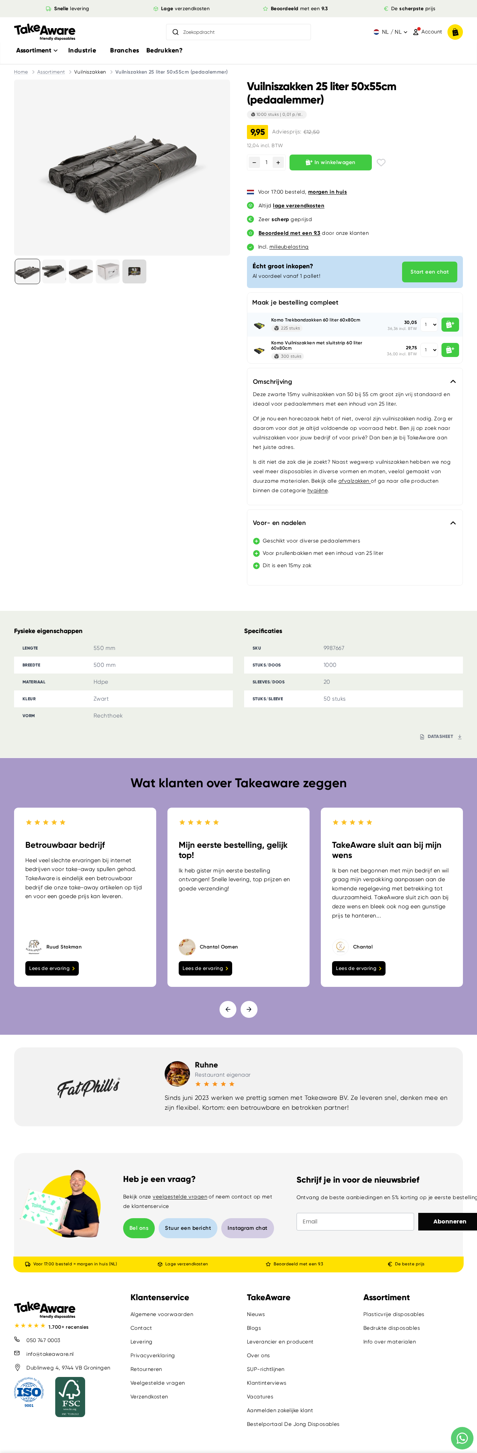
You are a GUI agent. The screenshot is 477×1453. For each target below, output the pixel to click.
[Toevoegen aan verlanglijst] (381, 162)
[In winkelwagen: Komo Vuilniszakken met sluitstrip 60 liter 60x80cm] (450, 350)
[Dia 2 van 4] (54, 271)
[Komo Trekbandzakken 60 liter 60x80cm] (259, 324)
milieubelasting (289, 247)
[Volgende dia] (249, 1009)
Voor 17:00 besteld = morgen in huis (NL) (75, 1263)
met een (299, 8)
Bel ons (138, 1228)
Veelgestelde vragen (158, 1383)
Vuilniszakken (90, 72)
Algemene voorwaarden (162, 1314)
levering (71, 8)
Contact (141, 1328)
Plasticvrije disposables (394, 1314)
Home (21, 72)
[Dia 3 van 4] (81, 271)
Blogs (254, 1328)
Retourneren (146, 1369)
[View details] (134, 271)
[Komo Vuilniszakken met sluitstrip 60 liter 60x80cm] (259, 350)
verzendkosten (185, 8)
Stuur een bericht (188, 1228)
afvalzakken (354, 481)
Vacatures (260, 1396)
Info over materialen (389, 1342)
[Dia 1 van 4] (27, 271)
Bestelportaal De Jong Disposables (293, 1424)
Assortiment (51, 72)
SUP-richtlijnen (266, 1369)
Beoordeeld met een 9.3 (298, 1263)
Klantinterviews (267, 1383)
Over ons (258, 1355)
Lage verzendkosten (186, 1263)
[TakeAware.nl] (44, 32)
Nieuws (256, 1314)
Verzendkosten (149, 1396)
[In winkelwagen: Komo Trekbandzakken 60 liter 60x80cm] (450, 325)
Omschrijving (272, 382)
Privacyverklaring (153, 1355)
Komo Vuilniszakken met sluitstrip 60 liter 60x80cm (316, 345)
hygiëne (317, 490)
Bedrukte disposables (391, 1328)
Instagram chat (247, 1228)
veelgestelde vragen (180, 1197)
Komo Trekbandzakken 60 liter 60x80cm (315, 319)
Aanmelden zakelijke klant (280, 1410)
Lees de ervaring (49, 968)
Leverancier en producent (280, 1342)
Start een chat (430, 272)
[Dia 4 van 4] (108, 271)
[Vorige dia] (228, 1009)
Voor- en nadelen (279, 523)
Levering (142, 1342)
